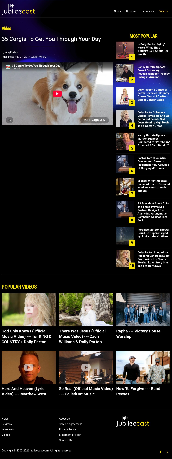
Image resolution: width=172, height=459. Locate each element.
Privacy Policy (67, 429)
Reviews (131, 11)
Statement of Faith (70, 434)
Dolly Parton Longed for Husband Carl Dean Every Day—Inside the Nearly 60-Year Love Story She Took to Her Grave (153, 259)
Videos (163, 11)
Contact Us (65, 440)
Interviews (148, 11)
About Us (64, 418)
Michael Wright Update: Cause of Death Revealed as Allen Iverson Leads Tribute (153, 185)
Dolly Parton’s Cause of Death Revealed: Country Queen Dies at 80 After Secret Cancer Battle (153, 94)
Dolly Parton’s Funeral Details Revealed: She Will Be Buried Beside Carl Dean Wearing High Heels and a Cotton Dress (153, 119)
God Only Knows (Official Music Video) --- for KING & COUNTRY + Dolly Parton (27, 336)
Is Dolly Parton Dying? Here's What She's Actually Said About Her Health (152, 49)
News (117, 11)
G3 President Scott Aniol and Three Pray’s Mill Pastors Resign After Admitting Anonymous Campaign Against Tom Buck (153, 212)
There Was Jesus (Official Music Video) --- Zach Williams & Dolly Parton (82, 336)
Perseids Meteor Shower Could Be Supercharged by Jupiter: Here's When (153, 233)
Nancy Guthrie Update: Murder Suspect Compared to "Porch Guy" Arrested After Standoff (153, 140)
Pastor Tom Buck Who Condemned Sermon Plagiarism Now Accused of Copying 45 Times (153, 163)
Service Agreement (70, 424)
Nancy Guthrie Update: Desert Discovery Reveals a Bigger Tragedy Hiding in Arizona (153, 72)
